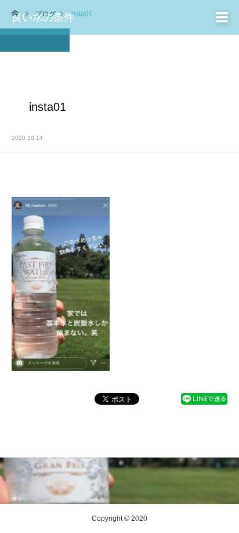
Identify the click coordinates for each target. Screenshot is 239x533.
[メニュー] (221, 17)
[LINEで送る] (204, 401)
